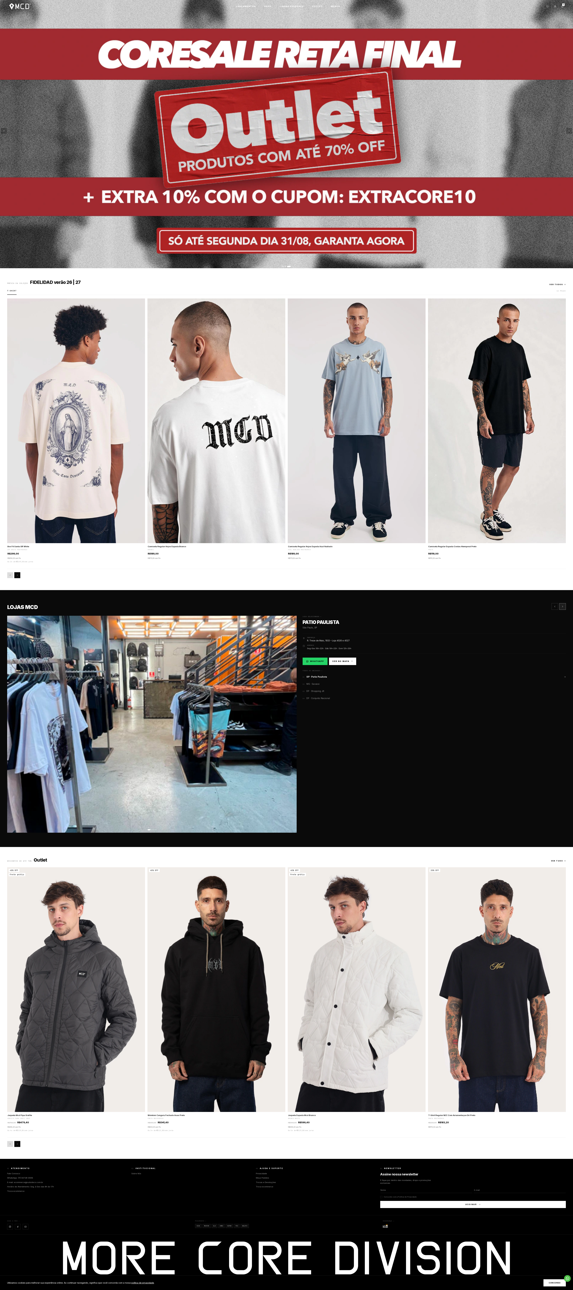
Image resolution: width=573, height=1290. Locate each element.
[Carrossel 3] (286, 134)
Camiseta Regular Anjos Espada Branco (167, 546)
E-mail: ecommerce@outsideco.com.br (25, 1182)
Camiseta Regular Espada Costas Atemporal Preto (452, 546)
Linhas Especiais (292, 6)
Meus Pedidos (262, 1178)
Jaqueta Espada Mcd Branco (302, 1115)
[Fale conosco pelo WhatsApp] (567, 1278)
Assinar (471, 1204)
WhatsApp (317, 662)
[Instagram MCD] (10, 1227)
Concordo (555, 1283)
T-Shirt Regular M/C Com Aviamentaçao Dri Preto (451, 1115)
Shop (267, 6)
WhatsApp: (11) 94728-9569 (20, 1178)
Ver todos (556, 284)
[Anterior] (4, 131)
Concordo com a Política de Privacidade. (400, 1197)
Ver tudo (557, 861)
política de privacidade (142, 1283)
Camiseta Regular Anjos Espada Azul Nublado (310, 546)
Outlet (317, 6)
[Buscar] (547, 6)
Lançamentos (246, 6)
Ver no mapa (340, 661)
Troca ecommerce (15, 1191)
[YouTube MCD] (25, 1227)
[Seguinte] (569, 131)
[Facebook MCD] (18, 1227)
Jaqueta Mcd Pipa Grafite (19, 1115)
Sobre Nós (136, 1173)
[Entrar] (555, 6)
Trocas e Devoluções (266, 1182)
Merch (335, 6)
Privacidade (261, 1173)
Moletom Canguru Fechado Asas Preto (166, 1115)
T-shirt (12, 291)
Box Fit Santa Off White (18, 546)
